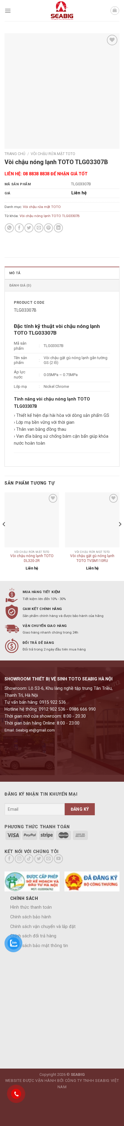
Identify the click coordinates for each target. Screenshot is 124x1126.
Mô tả (14, 273)
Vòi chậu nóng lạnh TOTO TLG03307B (50, 216)
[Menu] (8, 11)
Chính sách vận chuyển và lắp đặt (43, 926)
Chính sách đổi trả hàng (33, 936)
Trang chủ (15, 154)
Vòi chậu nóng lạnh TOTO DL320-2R (32, 558)
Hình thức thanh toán (31, 907)
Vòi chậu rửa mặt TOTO (53, 154)
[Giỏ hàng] (114, 10)
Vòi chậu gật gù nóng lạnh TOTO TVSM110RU (92, 558)
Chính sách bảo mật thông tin (39, 945)
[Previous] (4, 536)
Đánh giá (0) (20, 285)
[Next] (120, 536)
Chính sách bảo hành (30, 917)
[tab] (62, 273)
